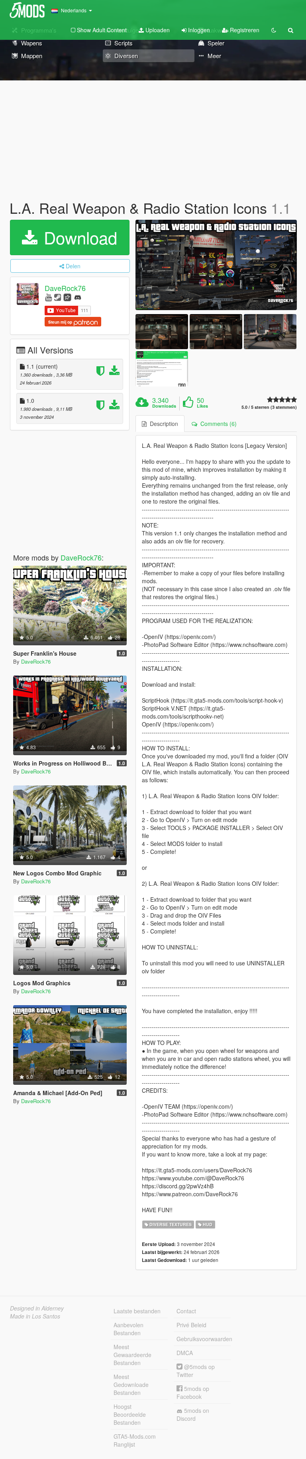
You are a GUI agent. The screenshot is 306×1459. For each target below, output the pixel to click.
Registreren (243, 30)
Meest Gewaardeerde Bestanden (132, 1355)
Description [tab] (162, 424)
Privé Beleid (191, 1325)
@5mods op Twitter (196, 1371)
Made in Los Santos (35, 1316)
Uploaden (157, 30)
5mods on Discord (193, 1414)
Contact (186, 1311)
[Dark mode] (273, 30)
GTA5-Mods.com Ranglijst (135, 1440)
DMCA (185, 1353)
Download (78, 237)
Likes (202, 406)
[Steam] (57, 297)
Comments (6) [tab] (217, 424)
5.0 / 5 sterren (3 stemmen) (269, 407)
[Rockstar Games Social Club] (67, 297)
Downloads (164, 406)
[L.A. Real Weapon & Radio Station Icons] (216, 265)
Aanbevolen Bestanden (128, 1329)
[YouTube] (48, 297)
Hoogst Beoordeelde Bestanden (130, 1414)
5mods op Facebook (193, 1392)
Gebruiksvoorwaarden (204, 1339)
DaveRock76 (65, 288)
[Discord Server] (77, 297)
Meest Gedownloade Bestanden (131, 1384)
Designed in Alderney (37, 1308)
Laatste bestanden (137, 1311)
